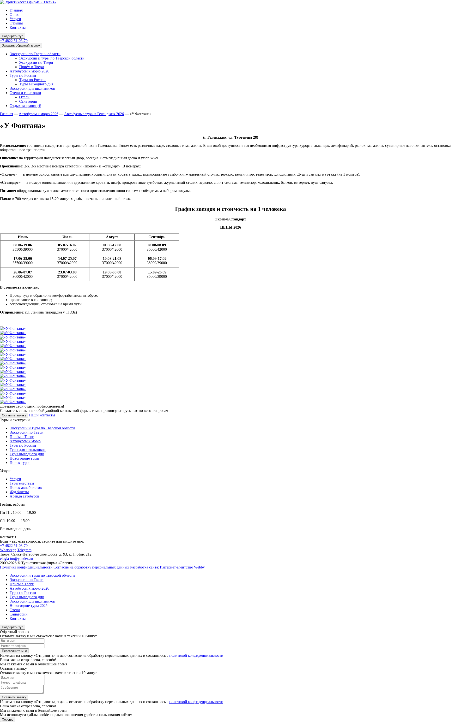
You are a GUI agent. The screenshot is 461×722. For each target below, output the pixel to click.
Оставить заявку (14, 415)
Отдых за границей (25, 106)
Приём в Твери (31, 67)
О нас (14, 14)
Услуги (15, 19)
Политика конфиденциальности (26, 567)
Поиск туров (20, 463)
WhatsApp (8, 550)
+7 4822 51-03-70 (14, 41)
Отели (24, 97)
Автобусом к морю (25, 441)
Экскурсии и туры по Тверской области (52, 58)
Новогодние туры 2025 (29, 606)
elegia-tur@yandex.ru (16, 558)
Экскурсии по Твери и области (35, 54)
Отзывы (16, 23)
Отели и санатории (25, 93)
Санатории (28, 101)
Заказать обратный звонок (21, 45)
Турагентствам (22, 483)
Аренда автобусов (24, 496)
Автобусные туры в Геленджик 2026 (94, 114)
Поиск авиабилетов (26, 487)
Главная (16, 10)
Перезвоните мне (14, 651)
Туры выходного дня (36, 84)
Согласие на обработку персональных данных (91, 567)
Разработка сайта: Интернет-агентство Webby (167, 567)
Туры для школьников (28, 450)
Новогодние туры (24, 458)
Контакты (18, 27)
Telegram (24, 550)
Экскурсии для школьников (32, 88)
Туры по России (23, 75)
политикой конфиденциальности (196, 655)
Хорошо (7, 719)
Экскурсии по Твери (36, 62)
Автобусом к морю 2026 (29, 71)
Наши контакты (42, 415)
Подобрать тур (12, 36)
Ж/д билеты (19, 492)
